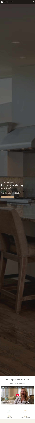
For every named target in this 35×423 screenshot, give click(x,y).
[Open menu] (33, 1)
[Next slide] (33, 190)
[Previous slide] (2, 190)
